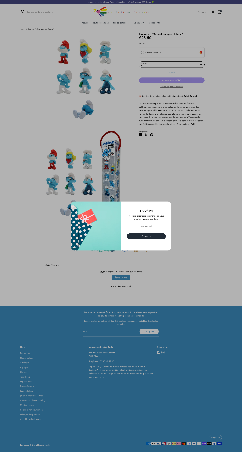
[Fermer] (168, 205)
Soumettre (146, 236)
